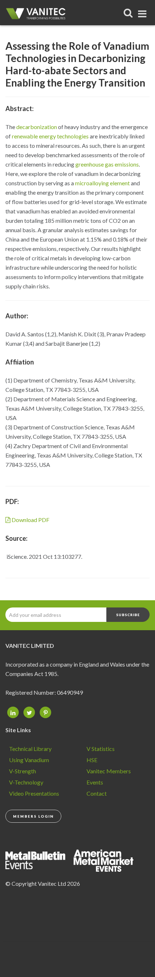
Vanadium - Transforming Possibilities (37, 16)
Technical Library (30, 748)
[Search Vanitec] (128, 13)
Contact (97, 793)
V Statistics (101, 748)
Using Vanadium (29, 759)
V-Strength (22, 771)
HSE (92, 759)
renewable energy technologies (50, 136)
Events (95, 782)
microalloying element (102, 183)
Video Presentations (34, 793)
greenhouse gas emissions (107, 164)
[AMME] (38, 859)
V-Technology (26, 782)
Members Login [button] (33, 816)
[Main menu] (143, 12)
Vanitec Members (109, 771)
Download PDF (29, 519)
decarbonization (36, 126)
